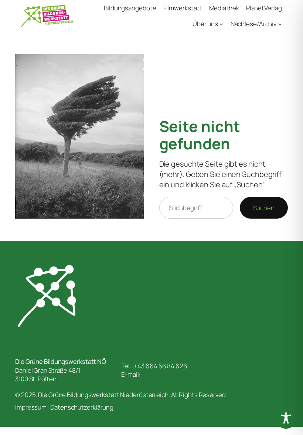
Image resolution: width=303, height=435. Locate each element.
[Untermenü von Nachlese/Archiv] (280, 24)
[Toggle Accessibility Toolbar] (286, 418)
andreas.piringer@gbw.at (177, 374)
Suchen (264, 207)
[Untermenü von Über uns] (221, 24)
